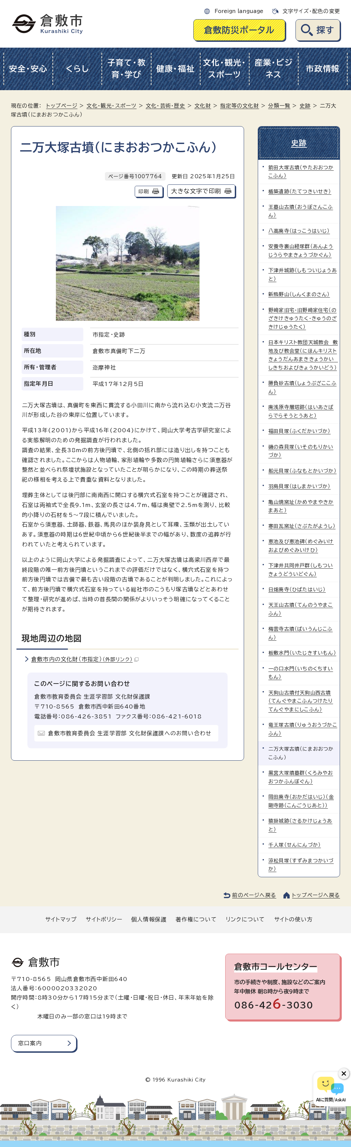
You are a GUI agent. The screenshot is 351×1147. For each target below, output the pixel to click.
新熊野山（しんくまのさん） (299, 294)
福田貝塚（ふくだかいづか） (299, 431)
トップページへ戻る (316, 895)
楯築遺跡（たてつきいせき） (299, 191)
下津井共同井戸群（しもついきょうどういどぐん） (300, 569)
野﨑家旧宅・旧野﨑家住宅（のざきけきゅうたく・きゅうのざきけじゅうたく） (302, 318)
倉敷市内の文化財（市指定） (82, 659)
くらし (77, 69)
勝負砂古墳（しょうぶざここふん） (302, 387)
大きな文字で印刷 (196, 191)
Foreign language (239, 11)
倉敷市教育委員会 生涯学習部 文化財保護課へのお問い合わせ (129, 733)
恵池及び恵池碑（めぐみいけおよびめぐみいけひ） (301, 545)
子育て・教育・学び (126, 69)
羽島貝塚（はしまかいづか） (299, 486)
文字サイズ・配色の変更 (311, 11)
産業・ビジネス (274, 69)
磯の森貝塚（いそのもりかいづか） (301, 451)
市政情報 (323, 69)
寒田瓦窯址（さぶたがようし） (302, 526)
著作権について (196, 919)
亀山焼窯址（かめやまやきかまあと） (301, 506)
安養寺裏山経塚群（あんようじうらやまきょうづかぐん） (301, 250)
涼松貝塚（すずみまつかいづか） (301, 864)
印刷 (143, 191)
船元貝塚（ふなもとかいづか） (302, 470)
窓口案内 (30, 1043)
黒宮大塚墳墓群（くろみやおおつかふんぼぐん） (300, 777)
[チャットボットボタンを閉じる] (343, 1073)
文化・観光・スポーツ (224, 69)
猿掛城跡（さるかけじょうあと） (300, 825)
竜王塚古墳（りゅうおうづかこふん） (302, 729)
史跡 (305, 105)
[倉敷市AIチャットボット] (330, 1089)
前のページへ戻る (254, 895)
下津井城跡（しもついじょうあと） (302, 274)
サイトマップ (61, 919)
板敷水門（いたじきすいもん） (302, 652)
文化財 (202, 105)
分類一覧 (279, 105)
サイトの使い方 (293, 919)
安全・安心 (28, 69)
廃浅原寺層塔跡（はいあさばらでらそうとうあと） (301, 411)
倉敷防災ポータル (239, 30)
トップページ (61, 105)
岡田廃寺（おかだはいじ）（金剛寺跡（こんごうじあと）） (301, 801)
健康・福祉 (175, 69)
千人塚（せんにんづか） (294, 844)
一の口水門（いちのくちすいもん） (300, 672)
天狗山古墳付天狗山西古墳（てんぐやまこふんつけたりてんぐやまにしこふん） (300, 701)
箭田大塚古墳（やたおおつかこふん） (301, 171)
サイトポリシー (104, 919)
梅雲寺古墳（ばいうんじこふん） (300, 633)
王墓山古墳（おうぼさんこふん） (300, 211)
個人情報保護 (149, 919)
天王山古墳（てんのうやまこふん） (300, 609)
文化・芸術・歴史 (165, 105)
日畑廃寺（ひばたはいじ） (297, 589)
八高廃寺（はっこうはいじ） (299, 230)
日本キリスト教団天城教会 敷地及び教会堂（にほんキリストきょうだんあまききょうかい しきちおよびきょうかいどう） (303, 355)
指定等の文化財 (239, 105)
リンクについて (245, 919)
